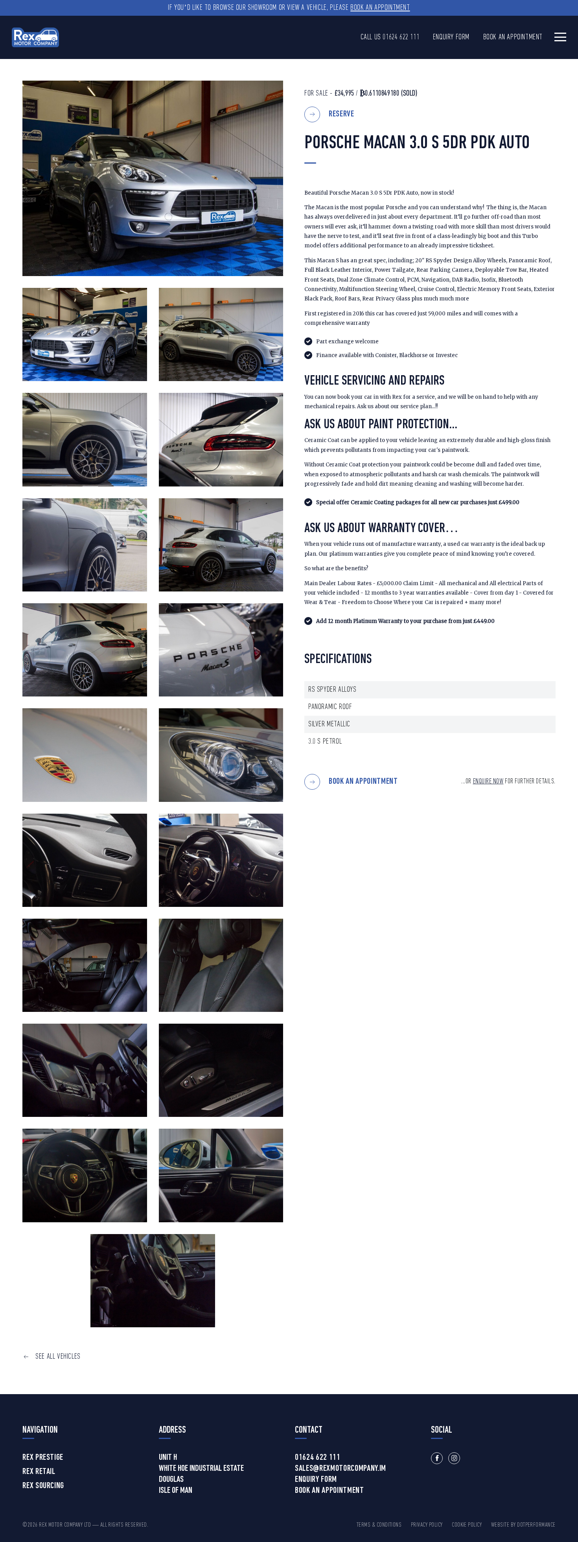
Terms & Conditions (379, 1525)
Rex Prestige (42, 1458)
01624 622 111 (401, 37)
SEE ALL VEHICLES (58, 1357)
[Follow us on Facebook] (437, 1458)
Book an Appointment (380, 8)
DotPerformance (536, 1525)
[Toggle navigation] (560, 37)
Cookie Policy (467, 1525)
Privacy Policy (427, 1525)
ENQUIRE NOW (488, 781)
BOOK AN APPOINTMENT (363, 782)
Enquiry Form (451, 37)
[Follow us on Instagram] (454, 1458)
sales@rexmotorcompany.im (340, 1469)
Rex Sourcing (43, 1486)
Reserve (341, 114)
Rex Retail (38, 1472)
